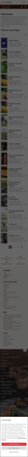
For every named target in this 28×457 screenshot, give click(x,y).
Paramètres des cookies (14, 452)
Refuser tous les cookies (14, 448)
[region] (14, 437)
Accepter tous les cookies (14, 444)
